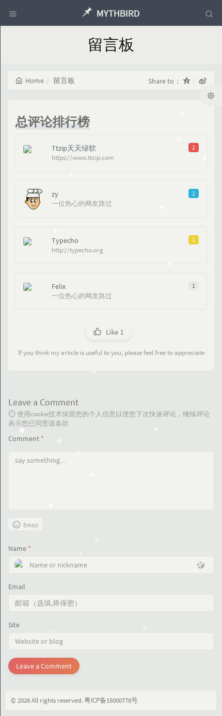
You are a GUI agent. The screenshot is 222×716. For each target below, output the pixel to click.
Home (34, 80)
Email (16, 586)
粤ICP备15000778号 (111, 700)
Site (14, 624)
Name (19, 548)
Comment (26, 438)
